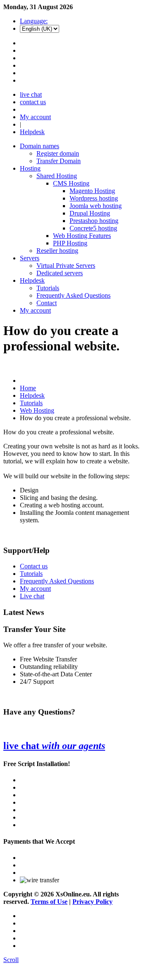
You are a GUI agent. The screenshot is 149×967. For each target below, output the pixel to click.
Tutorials (47, 287)
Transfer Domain (58, 160)
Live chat (32, 596)
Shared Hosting (56, 175)
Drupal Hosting (90, 213)
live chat (31, 94)
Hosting (30, 168)
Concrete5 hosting (93, 228)
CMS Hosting (71, 183)
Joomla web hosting (96, 205)
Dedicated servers (59, 273)
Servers (29, 258)
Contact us (34, 566)
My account (35, 116)
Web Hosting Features (82, 235)
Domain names (39, 145)
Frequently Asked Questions (73, 295)
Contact (46, 302)
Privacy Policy (92, 901)
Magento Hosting (92, 190)
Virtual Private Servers (65, 265)
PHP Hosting (70, 243)
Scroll (11, 959)
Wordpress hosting (94, 198)
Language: (34, 20)
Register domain (57, 153)
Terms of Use (49, 901)
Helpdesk (32, 131)
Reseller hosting (57, 250)
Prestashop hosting (94, 220)
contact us (33, 101)
